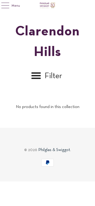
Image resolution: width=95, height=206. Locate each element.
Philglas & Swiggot (54, 150)
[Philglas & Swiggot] (47, 5)
